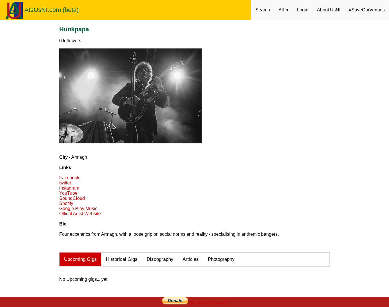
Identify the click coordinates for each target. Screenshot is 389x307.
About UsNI (328, 9)
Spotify (66, 203)
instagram (69, 188)
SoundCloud (72, 198)
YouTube (68, 193)
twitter (65, 182)
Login (302, 9)
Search (262, 9)
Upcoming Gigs (80, 259)
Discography (160, 259)
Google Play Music (78, 208)
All (281, 9)
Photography (221, 259)
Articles (191, 259)
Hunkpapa (74, 29)
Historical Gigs (122, 259)
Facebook (69, 177)
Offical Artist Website (80, 213)
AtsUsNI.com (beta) (51, 9)
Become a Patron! (209, 302)
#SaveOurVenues (367, 9)
